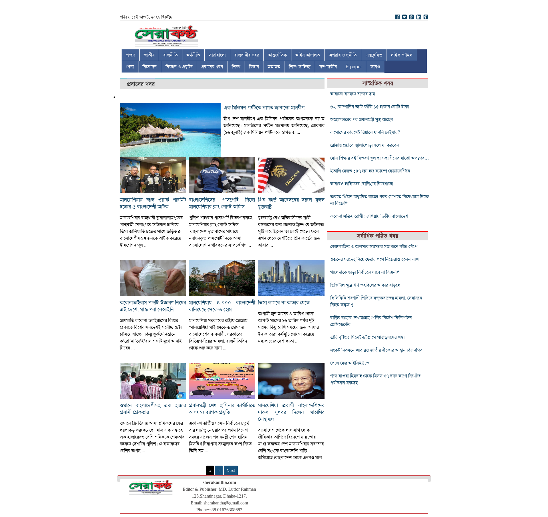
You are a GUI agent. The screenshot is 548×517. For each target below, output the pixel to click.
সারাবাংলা (217, 55)
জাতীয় (149, 55)
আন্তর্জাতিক (277, 55)
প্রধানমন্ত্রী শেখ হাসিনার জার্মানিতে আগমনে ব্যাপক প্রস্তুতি (222, 408)
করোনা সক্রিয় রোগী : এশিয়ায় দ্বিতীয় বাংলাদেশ (369, 216)
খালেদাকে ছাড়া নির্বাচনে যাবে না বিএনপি (365, 272)
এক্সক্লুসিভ (374, 55)
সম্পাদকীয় (328, 67)
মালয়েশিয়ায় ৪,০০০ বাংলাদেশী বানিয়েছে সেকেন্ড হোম (222, 306)
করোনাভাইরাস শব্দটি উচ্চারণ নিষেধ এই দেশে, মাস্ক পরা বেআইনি (153, 306)
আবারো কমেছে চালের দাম (352, 94)
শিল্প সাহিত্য (300, 67)
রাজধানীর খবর (246, 55)
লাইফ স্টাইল (401, 55)
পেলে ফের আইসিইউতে (349, 363)
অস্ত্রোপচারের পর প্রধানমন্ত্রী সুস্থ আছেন (361, 119)
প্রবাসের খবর (212, 67)
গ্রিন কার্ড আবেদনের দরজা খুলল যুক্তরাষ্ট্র (291, 203)
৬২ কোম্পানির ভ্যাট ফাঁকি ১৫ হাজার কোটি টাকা (369, 107)
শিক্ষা (236, 67)
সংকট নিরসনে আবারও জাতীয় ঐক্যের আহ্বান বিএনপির (376, 350)
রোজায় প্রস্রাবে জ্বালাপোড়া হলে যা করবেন (364, 145)
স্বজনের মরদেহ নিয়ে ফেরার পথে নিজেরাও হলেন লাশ (374, 259)
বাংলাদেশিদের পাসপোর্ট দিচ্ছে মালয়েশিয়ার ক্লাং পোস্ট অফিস (222, 203)
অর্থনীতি (193, 55)
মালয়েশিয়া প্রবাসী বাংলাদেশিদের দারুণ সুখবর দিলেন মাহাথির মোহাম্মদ (291, 412)
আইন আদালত (307, 55)
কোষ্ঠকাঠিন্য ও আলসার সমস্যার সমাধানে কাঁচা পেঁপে (373, 247)
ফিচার (254, 67)
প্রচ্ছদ (130, 55)
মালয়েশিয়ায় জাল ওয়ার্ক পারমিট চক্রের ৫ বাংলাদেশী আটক (153, 203)
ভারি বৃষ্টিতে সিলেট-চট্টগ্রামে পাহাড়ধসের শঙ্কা (367, 337)
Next (231, 470)
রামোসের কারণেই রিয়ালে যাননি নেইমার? (365, 132)
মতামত (274, 67)
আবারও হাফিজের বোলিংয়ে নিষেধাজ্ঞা (361, 184)
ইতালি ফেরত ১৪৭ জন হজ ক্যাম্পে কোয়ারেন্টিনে (370, 171)
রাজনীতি (170, 55)
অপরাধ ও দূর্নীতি (343, 55)
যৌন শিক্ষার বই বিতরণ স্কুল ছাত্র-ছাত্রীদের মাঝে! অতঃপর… (379, 158)
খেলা (130, 67)
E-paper (354, 67)
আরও (375, 67)
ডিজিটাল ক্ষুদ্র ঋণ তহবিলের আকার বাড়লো (366, 285)
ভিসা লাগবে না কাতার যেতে (284, 302)
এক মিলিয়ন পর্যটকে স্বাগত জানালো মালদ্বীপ (264, 107)
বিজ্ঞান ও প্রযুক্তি (179, 67)
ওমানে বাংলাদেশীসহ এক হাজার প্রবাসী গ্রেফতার (153, 408)
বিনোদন (149, 67)
